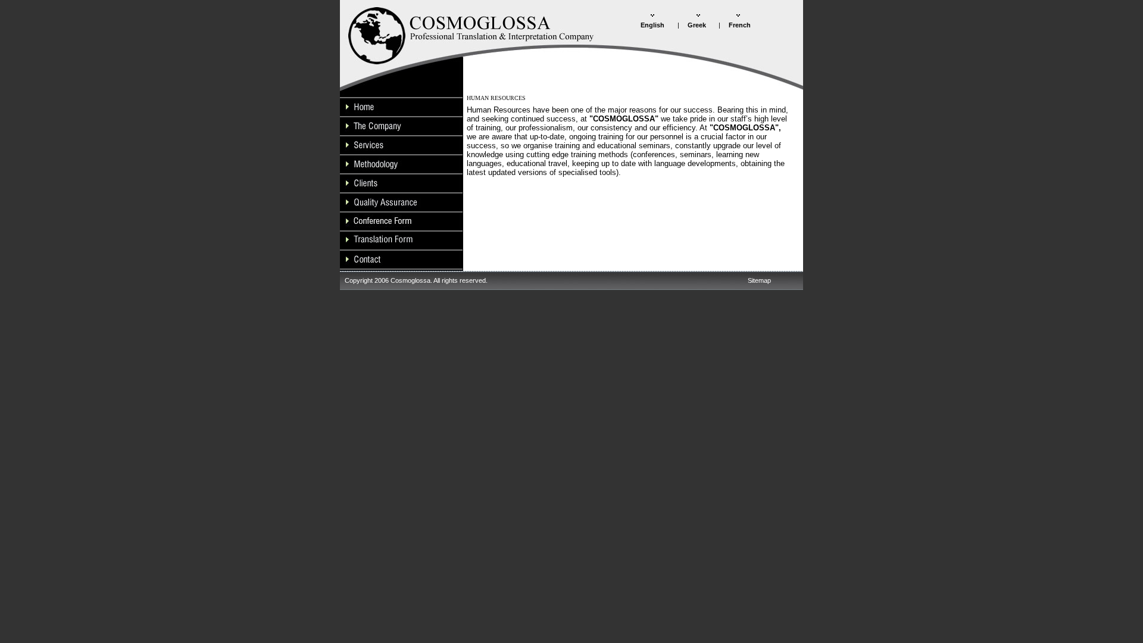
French (740, 25)
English (652, 25)
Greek (697, 25)
